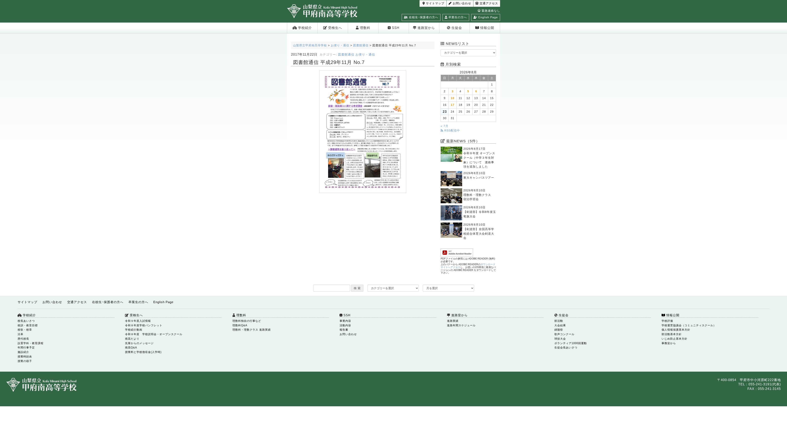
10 (452, 98)
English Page (487, 17)
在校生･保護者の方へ (423, 17)
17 (452, 104)
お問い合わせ (461, 3)
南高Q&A (131, 347)
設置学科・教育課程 (30, 343)
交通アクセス (488, 3)
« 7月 (444, 126)
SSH (395, 28)
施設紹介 (23, 352)
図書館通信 (346, 54)
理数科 (364, 28)
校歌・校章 (25, 329)
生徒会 (456, 28)
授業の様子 (25, 361)
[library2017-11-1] (362, 131)
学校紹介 (304, 28)
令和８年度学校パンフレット (143, 325)
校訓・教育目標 (28, 325)
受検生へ (334, 28)
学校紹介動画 (133, 329)
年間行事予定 (26, 347)
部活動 (558, 320)
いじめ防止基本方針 (674, 338)
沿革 (20, 334)
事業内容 (345, 320)
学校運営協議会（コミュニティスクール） (689, 325)
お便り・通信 (365, 54)
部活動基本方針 (672, 334)
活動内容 (345, 325)
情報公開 (486, 28)
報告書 (344, 329)
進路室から (425, 28)
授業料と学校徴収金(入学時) (143, 352)
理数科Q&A (239, 325)
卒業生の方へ (457, 17)
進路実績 (452, 320)
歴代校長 (23, 338)
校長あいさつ (26, 320)
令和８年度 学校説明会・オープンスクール (153, 334)
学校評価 (667, 320)
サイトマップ (434, 3)
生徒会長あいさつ (565, 347)
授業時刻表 (25, 356)
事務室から (669, 343)
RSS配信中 (451, 130)
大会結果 (560, 325)
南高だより (132, 338)
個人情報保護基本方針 (676, 329)
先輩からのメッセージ (139, 343)
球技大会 (560, 338)
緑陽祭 (558, 329)
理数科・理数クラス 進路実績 (251, 329)
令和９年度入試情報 (138, 320)
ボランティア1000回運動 (570, 343)
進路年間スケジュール (461, 325)
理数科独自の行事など (246, 320)
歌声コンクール (564, 334)
